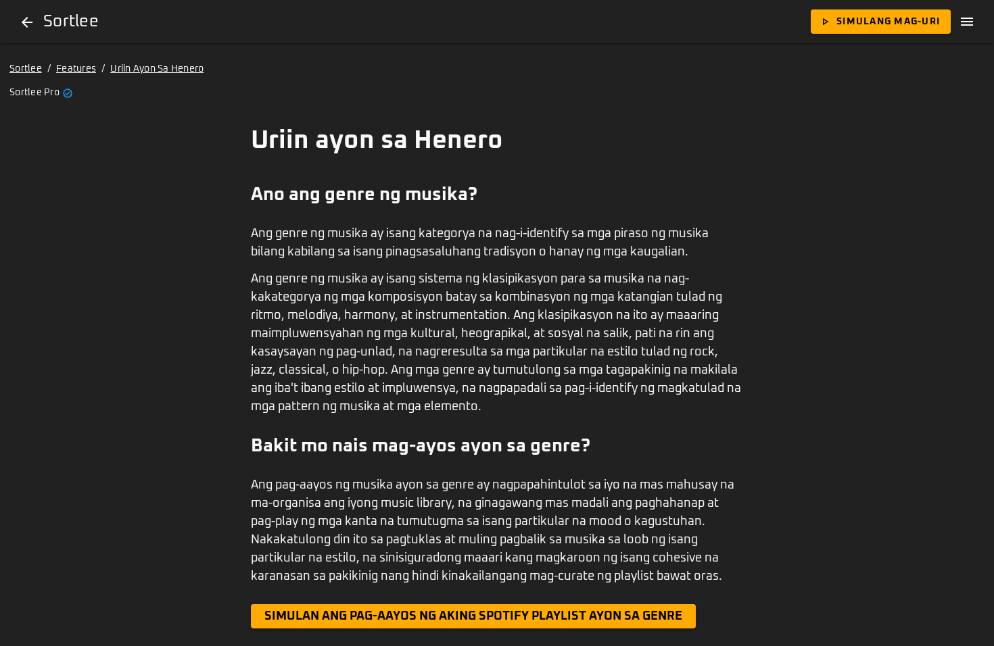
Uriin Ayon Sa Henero (157, 69)
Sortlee (25, 69)
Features (76, 69)
